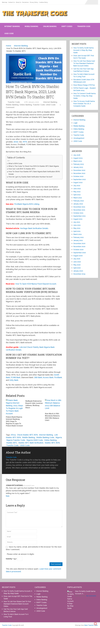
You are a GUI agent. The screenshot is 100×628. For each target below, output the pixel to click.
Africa (13, 435)
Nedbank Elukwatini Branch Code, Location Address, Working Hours (34, 404)
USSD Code (9, 33)
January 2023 (78, 167)
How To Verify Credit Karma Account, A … (85, 592)
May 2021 (76, 228)
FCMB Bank (15, 377)
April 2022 (77, 195)
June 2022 (77, 189)
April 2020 (77, 268)
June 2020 (77, 262)
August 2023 (78, 158)
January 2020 (78, 271)
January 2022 (78, 204)
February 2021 (78, 237)
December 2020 (79, 243)
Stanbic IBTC (11, 443)
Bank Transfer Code (91, 625)
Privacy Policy (34, 2)
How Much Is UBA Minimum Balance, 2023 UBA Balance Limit (52, 417)
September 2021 (79, 216)
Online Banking (50, 26)
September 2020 (79, 253)
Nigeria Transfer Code (15, 440)
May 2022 (76, 192)
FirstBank (58, 377)
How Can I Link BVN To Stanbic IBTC (21, 169)
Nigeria (59, 437)
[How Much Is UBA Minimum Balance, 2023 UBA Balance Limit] (53, 405)
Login (75, 123)
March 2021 (77, 234)
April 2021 (76, 231)
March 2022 (77, 198)
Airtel (16, 142)
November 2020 (79, 246)
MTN (25, 142)
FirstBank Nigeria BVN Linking (26, 204)
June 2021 (77, 225)
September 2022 (79, 179)
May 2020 (77, 265)
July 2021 (76, 222)
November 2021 (79, 210)
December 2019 (79, 274)
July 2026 (76, 155)
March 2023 (77, 161)
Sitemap (4, 2)
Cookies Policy (43, 2)
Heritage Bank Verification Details (34, 228)
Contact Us (11, 2)
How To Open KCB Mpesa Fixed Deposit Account (35, 284)
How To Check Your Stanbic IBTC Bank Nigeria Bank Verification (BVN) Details (34, 173)
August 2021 (77, 219)
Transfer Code (83, 26)
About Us (18, 2)
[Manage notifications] (95, 623)
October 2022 (78, 176)
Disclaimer (25, 2)
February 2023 (78, 164)
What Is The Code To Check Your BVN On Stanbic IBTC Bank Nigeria (33, 166)
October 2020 (78, 250)
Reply (7, 496)
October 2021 (78, 213)
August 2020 (78, 256)
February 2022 (78, 201)
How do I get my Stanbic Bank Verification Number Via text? (30, 177)
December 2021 (79, 207)
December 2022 (79, 170)
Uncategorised (78, 138)
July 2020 (76, 259)
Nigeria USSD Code (34, 440)
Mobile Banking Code (45, 437)
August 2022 (78, 182)
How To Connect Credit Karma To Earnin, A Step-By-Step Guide (84, 96)
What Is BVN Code (15, 163)
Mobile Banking (31, 26)
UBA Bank (38, 377)
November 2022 (79, 173)
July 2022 (76, 185)
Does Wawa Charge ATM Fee (84, 85)
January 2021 (78, 240)
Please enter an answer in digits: (20, 554)
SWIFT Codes (66, 26)
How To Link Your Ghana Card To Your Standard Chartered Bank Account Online (84, 63)
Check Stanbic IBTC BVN (27, 435)
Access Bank (48, 377)
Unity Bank (13, 380)
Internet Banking (12, 26)
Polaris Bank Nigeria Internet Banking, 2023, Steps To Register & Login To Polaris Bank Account (14, 421)
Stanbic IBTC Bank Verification (30, 443)
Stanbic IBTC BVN (52, 443)
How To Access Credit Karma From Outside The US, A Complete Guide (84, 103)
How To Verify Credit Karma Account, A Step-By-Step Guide (83, 50)
